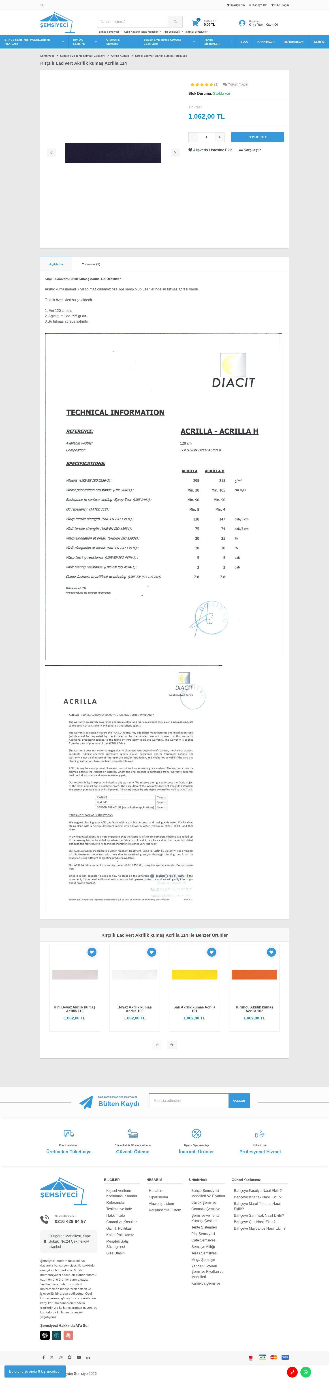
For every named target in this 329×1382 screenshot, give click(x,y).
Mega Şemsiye (203, 1260)
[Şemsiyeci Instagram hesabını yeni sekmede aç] (61, 1358)
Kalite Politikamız (120, 1235)
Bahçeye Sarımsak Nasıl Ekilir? (259, 1215)
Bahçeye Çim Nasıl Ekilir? (255, 1222)
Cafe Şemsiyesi (203, 1240)
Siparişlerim (158, 1197)
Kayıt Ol (272, 24)
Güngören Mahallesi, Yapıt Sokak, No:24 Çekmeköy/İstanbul (70, 1241)
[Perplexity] (56, 1335)
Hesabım (156, 1191)
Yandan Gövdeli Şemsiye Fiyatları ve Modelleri (207, 1271)
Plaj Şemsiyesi (172, 31)
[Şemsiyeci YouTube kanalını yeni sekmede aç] (79, 1358)
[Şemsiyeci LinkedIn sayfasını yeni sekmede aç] (88, 1358)
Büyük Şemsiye (203, 1202)
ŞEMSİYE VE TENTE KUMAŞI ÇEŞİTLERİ (162, 41)
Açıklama (56, 264)
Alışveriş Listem (161, 1204)
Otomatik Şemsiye (205, 1209)
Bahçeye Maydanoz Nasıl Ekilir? (260, 1228)
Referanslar (115, 1202)
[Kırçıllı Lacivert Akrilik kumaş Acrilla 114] (113, 153)
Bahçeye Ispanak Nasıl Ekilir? (258, 1197)
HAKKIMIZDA (266, 41)
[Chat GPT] (45, 1335)
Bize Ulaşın (115, 1253)
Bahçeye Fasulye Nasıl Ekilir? (258, 1191)
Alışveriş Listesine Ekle (212, 150)
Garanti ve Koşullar (121, 1222)
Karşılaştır (252, 150)
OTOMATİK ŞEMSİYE (113, 41)
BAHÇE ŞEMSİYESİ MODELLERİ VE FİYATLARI (27, 41)
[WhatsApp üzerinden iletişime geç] (305, 1372)
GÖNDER (239, 1100)
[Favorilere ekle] (92, 952)
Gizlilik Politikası (119, 1228)
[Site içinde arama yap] (175, 21)
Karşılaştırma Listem (165, 1210)
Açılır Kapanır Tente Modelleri (141, 31)
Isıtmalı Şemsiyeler (196, 31)
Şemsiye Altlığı (203, 1247)
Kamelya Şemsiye (205, 1283)
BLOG (244, 41)
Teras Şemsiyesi (204, 1253)
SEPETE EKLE (257, 137)
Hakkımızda (115, 1215)
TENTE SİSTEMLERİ (212, 41)
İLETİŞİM (319, 41)
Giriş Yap (256, 24)
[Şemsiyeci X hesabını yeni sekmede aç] (52, 1358)
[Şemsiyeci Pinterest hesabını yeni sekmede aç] (70, 1358)
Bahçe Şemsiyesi (109, 31)
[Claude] (68, 1335)
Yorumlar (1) (91, 264)
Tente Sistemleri (204, 1227)
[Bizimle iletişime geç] (292, 1372)
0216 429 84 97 (70, 1221)
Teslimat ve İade (119, 1209)
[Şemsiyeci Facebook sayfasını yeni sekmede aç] (43, 1358)
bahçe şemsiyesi (65, 1265)
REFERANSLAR (294, 41)
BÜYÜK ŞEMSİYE (79, 41)
